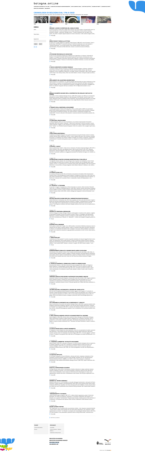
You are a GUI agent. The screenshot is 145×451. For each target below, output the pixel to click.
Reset (40, 44)
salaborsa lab (53, 444)
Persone (35, 429)
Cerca (36, 27)
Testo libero (36, 34)
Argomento (36, 39)
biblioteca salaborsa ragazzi (58, 440)
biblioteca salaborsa (55, 438)
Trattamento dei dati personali (55, 432)
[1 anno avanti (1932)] (36, 47)
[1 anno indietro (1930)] (34, 47)
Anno (35, 29)
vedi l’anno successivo (55, 417)
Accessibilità (52, 427)
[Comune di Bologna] (100, 443)
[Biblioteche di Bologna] (107, 442)
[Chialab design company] (105, 449)
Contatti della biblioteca (38, 427)
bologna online (54, 442)
